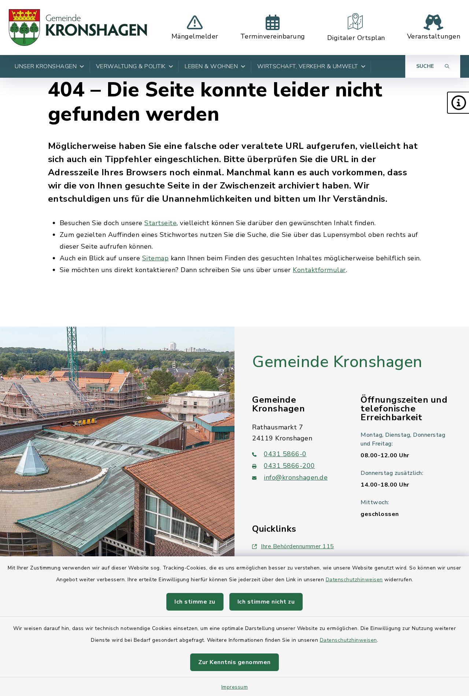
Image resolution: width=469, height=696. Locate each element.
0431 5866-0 (285, 454)
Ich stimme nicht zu (266, 602)
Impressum (234, 687)
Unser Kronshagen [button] (46, 66)
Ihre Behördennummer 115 (297, 546)
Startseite (160, 223)
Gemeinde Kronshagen (337, 362)
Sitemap (155, 258)
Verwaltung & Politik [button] (131, 66)
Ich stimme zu (194, 602)
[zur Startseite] (78, 27)
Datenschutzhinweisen (354, 579)
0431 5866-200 (289, 465)
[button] (458, 103)
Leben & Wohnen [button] (211, 66)
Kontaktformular (319, 269)
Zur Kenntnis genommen (234, 662)
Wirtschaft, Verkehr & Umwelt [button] (307, 66)
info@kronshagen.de (296, 477)
